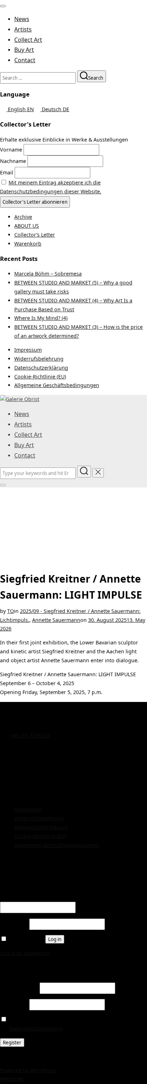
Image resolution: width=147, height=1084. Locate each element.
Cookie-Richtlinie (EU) (40, 376)
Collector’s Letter (34, 234)
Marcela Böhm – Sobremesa (48, 273)
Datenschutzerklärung (41, 367)
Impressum (28, 349)
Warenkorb (27, 243)
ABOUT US (26, 225)
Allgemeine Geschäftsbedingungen (56, 385)
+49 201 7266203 (30, 735)
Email (6, 172)
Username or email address (35, 897)
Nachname (13, 161)
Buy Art (24, 50)
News (21, 19)
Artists (23, 29)
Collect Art (28, 40)
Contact (24, 60)
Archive (23, 216)
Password (14, 924)
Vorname (11, 149)
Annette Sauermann (56, 620)
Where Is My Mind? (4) (40, 318)
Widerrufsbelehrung (39, 358)
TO (10, 611)
